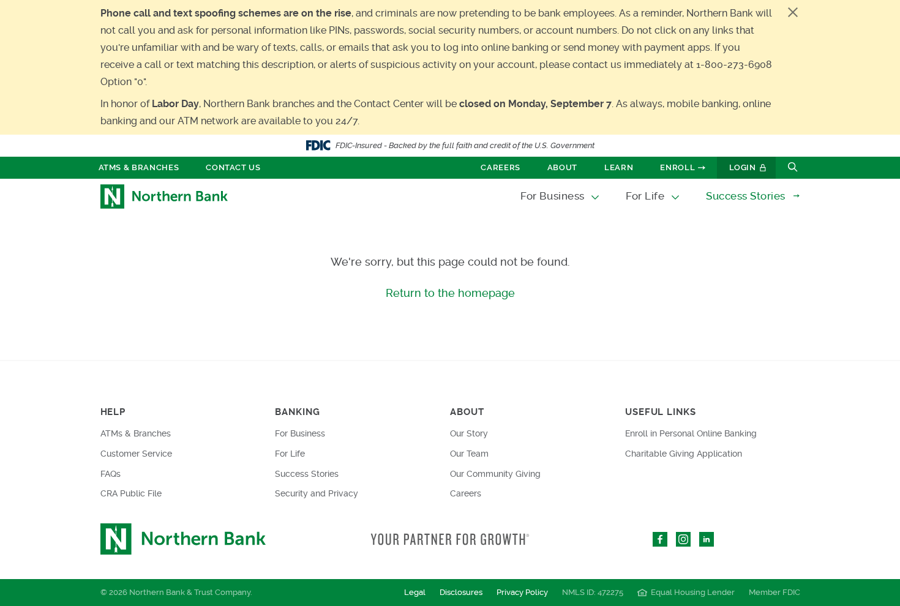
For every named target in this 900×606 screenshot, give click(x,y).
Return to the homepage (450, 292)
